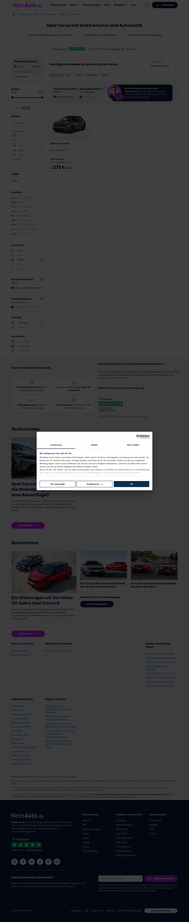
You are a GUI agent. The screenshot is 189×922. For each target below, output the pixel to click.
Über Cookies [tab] (133, 445)
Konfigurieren (93, 484)
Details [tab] (94, 445)
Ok (131, 484)
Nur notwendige (57, 484)
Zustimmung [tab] (56, 445)
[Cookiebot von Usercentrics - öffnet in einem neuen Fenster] (138, 436)
